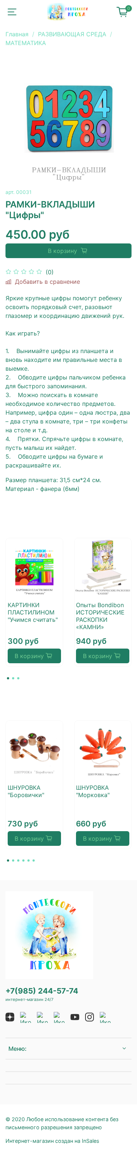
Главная (16, 34)
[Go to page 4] (23, 860)
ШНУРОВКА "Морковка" (93, 790)
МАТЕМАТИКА (25, 43)
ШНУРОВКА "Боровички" (26, 790)
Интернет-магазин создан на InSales (52, 1141)
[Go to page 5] (28, 860)
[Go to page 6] (34, 860)
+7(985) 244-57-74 (41, 990)
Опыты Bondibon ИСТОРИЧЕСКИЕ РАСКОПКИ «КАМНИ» (100, 616)
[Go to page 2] (13, 678)
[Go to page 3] (18, 678)
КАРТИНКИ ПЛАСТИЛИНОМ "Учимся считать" (33, 612)
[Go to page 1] (8, 678)
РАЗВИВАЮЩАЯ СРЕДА (72, 34)
